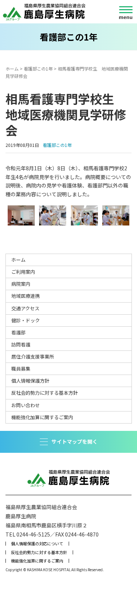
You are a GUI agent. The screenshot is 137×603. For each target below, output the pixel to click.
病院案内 (20, 283)
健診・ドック (25, 320)
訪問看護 (20, 344)
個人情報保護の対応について (37, 544)
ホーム (12, 68)
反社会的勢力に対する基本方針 (44, 392)
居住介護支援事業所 (32, 356)
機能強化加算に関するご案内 (42, 417)
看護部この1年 (38, 68)
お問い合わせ (25, 405)
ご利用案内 (23, 271)
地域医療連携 (25, 295)
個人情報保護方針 (30, 380)
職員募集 (20, 368)
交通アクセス (25, 308)
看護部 (18, 332)
